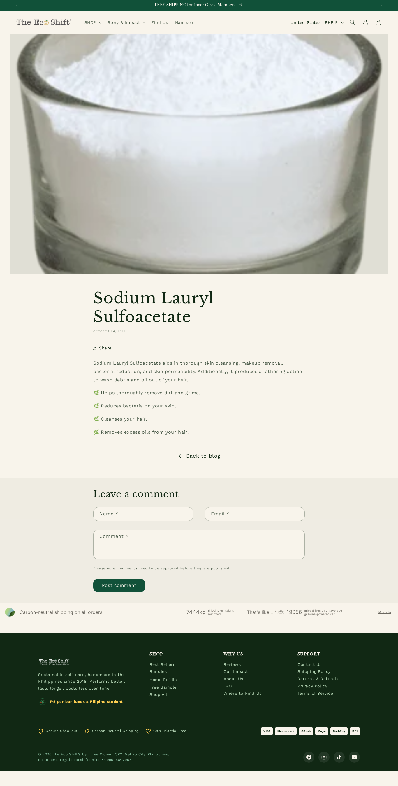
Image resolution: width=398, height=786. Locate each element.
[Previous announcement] (16, 5)
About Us (233, 678)
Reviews (232, 664)
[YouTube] (354, 757)
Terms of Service (315, 693)
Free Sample (163, 687)
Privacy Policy (312, 686)
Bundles (158, 671)
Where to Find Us (242, 693)
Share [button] (105, 348)
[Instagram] (324, 757)
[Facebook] (308, 757)
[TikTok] (339, 757)
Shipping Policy (314, 671)
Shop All (158, 694)
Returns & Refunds (317, 678)
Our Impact (235, 671)
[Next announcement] (381, 5)
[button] (92, 22)
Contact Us (309, 664)
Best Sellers (162, 664)
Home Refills (163, 679)
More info (384, 612)
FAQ (227, 686)
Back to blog (203, 456)
